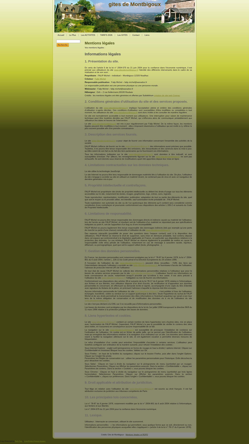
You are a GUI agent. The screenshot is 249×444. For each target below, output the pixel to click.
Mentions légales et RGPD (137, 435)
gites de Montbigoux (135, 4)
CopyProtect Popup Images (35, 441)
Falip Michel (100, 79)
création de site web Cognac (167, 95)
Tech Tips (18, 441)
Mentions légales (100, 43)
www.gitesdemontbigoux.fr (126, 70)
